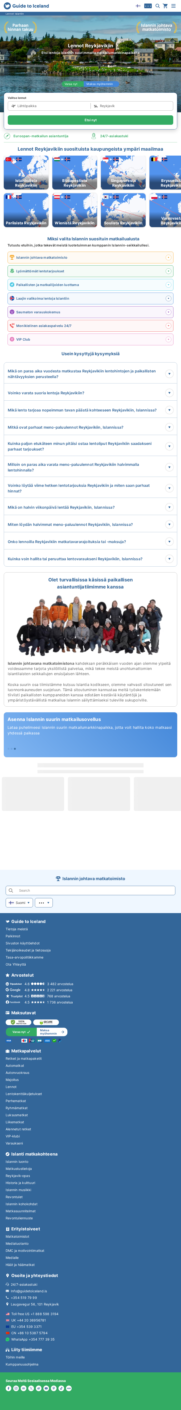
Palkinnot (13, 936)
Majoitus (12, 1080)
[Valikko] (173, 6)
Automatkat (15, 1066)
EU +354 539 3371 (26, 1327)
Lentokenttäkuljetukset (24, 1094)
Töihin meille (15, 1357)
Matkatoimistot (17, 1236)
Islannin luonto (17, 1162)
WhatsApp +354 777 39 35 (33, 1339)
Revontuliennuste (19, 1218)
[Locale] (138, 6)
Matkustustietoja (19, 1169)
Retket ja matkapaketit (24, 1058)
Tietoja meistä (17, 929)
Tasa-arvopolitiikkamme (24, 957)
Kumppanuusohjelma (22, 1364)
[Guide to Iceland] (26, 5)
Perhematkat (16, 1101)
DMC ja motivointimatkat (25, 1251)
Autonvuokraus (17, 1073)
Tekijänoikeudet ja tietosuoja (28, 950)
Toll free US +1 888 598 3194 (35, 1314)
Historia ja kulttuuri (20, 1183)
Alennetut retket (18, 1129)
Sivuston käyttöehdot (23, 943)
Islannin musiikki (18, 1190)
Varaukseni (14, 1143)
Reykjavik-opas (18, 1176)
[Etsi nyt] (158, 6)
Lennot (11, 1087)
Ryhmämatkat (17, 1108)
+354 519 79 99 (24, 1298)
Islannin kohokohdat (21, 1204)
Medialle (12, 1258)
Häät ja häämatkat (20, 1265)
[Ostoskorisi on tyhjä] (165, 6)
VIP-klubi (13, 1136)
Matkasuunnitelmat (21, 1211)
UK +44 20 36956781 (28, 1320)
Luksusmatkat (17, 1115)
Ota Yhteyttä (16, 964)
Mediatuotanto (17, 1243)
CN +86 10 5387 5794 (29, 1333)
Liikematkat (15, 1122)
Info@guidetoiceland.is (29, 1291)
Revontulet (14, 1197)
